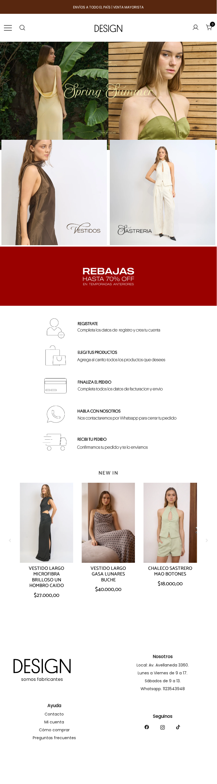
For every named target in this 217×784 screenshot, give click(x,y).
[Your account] (195, 28)
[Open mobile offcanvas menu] (8, 28)
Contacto (54, 714)
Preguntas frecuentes (54, 738)
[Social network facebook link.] (146, 727)
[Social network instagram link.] (162, 727)
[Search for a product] (22, 28)
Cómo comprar (54, 730)
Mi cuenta (54, 722)
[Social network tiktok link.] (178, 727)
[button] (207, 540)
